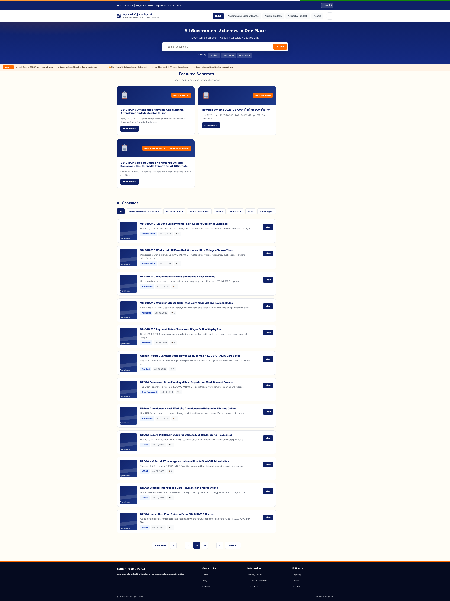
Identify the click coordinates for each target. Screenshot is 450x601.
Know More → (129, 128)
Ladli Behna (228, 55)
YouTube (296, 586)
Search (280, 46)
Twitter (296, 580)
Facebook (297, 574)
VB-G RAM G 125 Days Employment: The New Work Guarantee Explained (184, 223)
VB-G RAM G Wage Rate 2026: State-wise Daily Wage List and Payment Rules (186, 302)
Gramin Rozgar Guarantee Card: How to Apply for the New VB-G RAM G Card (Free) (190, 355)
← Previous (160, 545)
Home (205, 574)
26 (219, 545)
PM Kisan (214, 55)
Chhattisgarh (266, 211)
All (120, 211)
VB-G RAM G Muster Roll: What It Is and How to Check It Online (177, 276)
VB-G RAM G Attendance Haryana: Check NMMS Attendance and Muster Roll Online (152, 111)
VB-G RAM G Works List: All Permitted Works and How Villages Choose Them (186, 250)
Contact (206, 586)
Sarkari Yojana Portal (133, 597)
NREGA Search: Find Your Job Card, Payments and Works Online (179, 487)
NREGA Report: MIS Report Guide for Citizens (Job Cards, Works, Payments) (186, 434)
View (268, 227)
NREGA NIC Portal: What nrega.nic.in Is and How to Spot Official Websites (184, 461)
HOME (218, 16)
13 (188, 545)
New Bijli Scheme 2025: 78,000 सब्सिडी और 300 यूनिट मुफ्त (236, 109)
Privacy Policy (255, 574)
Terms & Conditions (257, 580)
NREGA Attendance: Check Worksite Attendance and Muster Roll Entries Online (188, 408)
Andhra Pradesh (273, 16)
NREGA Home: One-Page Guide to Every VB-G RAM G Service (177, 514)
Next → (232, 545)
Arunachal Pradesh (297, 16)
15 (205, 545)
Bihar (250, 211)
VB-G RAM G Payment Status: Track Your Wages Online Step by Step (181, 329)
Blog (204, 580)
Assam (317, 16)
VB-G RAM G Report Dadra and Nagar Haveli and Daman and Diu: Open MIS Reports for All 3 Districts (154, 164)
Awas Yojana (244, 55)
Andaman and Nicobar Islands (243, 16)
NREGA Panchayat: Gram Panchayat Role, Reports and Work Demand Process (186, 382)
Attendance (235, 211)
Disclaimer (253, 586)
